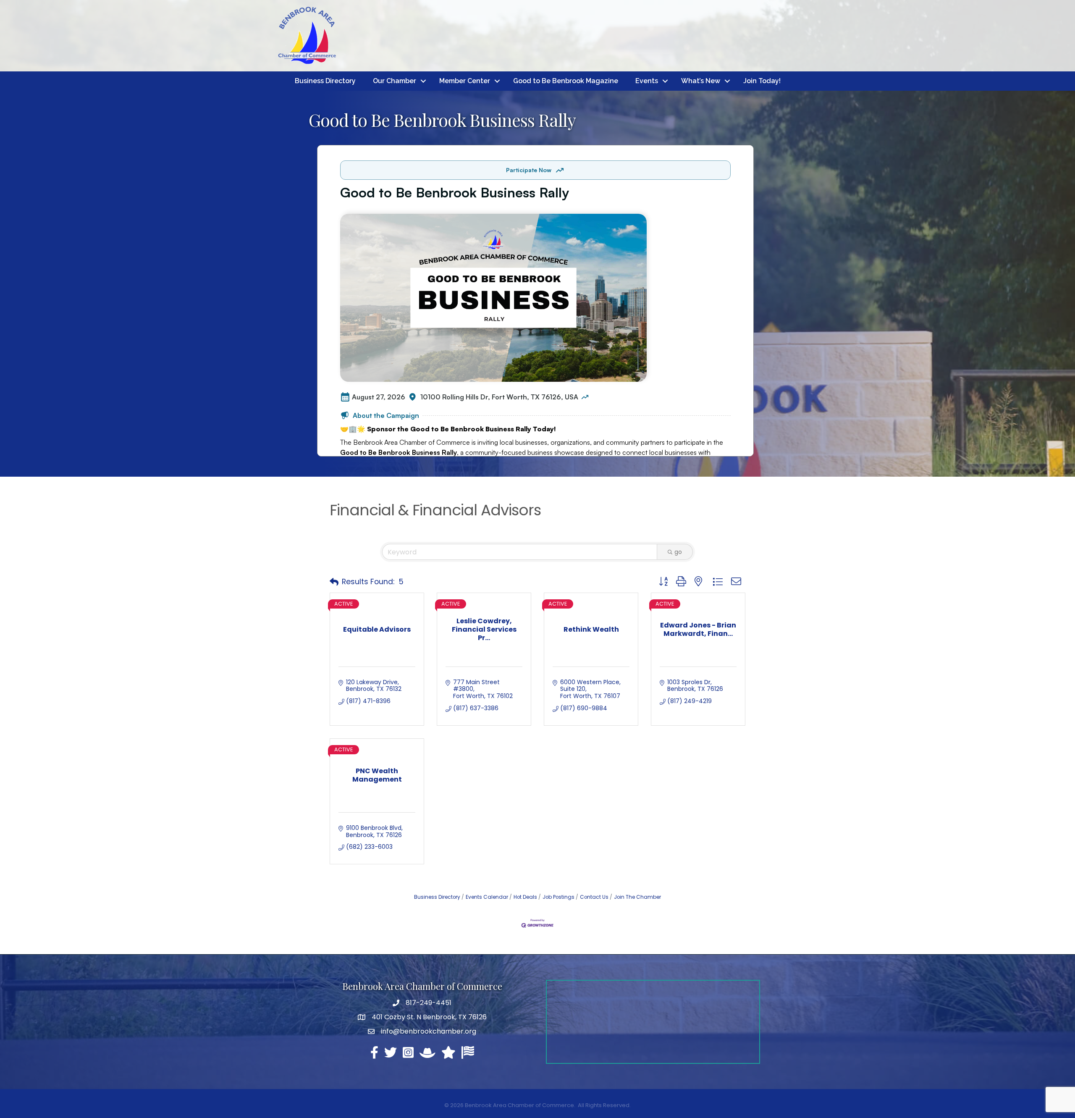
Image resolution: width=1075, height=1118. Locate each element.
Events (646, 81)
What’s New (700, 81)
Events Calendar (487, 897)
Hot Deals (525, 897)
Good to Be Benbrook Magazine (565, 81)
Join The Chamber (637, 897)
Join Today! (762, 81)
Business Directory (325, 81)
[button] (334, 582)
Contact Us (594, 897)
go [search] (678, 552)
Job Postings (558, 897)
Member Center (464, 81)
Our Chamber (394, 81)
